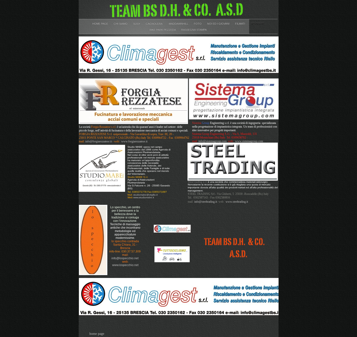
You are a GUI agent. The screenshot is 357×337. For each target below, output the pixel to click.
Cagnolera (155, 23)
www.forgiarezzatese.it (134, 141)
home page (96, 334)
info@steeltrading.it (205, 201)
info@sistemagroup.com (212, 141)
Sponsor (257, 23)
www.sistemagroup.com (249, 141)
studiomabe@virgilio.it (145, 194)
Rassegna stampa (194, 29)
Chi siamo (121, 23)
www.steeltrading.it (237, 201)
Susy (137, 23)
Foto (198, 23)
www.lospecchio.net (125, 265)
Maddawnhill (179, 23)
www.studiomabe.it (143, 197)
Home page (100, 23)
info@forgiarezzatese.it (98, 141)
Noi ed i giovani (218, 23)
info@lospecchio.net (124, 258)
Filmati (240, 23)
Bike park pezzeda (163, 29)
